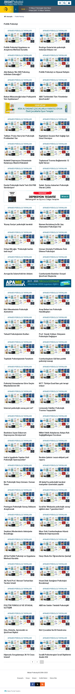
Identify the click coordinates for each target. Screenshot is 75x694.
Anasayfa (9, 16)
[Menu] (60, 3)
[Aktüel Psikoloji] (13, 3)
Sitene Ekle (53, 678)
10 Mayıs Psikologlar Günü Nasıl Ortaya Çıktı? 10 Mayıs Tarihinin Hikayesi (40, 9)
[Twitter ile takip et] (37, 684)
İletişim (34, 678)
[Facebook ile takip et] (32, 684)
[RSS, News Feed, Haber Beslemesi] (42, 684)
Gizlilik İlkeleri (43, 678)
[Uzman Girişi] (69, 3)
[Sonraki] (42, 662)
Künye (28, 678)
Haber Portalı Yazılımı (13, 691)
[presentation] (10, 9)
